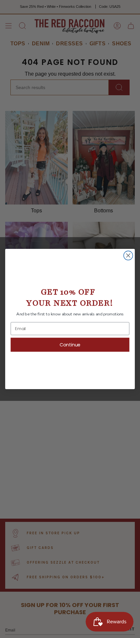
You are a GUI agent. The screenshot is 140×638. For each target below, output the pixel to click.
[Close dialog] (128, 255)
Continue (70, 345)
